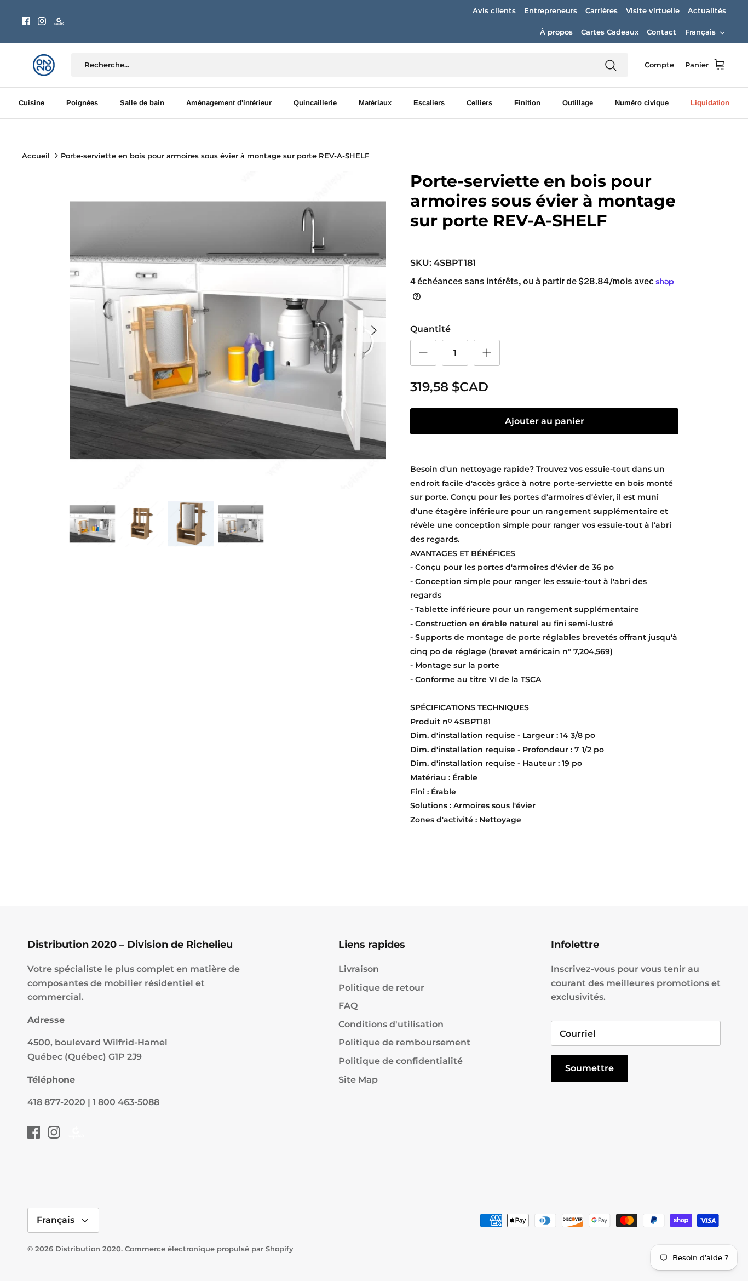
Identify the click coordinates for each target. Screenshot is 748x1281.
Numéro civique (642, 103)
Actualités (707, 10)
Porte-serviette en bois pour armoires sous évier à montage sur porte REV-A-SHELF (215, 155)
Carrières (601, 10)
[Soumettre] (610, 65)
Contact (661, 31)
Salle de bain (142, 103)
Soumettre (589, 1068)
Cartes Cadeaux (609, 31)
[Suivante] (374, 330)
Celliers (479, 103)
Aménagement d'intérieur (229, 103)
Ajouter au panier (544, 421)
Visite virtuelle (653, 10)
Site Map (358, 1079)
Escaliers (429, 103)
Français (700, 31)
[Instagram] (42, 21)
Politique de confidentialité (400, 1061)
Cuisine (31, 103)
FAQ (348, 1005)
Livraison (358, 969)
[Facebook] (26, 21)
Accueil (36, 155)
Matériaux (375, 103)
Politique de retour (381, 987)
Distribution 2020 (88, 1248)
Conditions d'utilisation (391, 1024)
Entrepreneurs (550, 10)
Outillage (577, 103)
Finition (527, 103)
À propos (556, 31)
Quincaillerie (315, 103)
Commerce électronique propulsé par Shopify (209, 1248)
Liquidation (710, 103)
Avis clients (494, 10)
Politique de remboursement (404, 1042)
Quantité (430, 329)
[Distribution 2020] (59, 21)
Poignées (82, 103)
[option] (228, 330)
